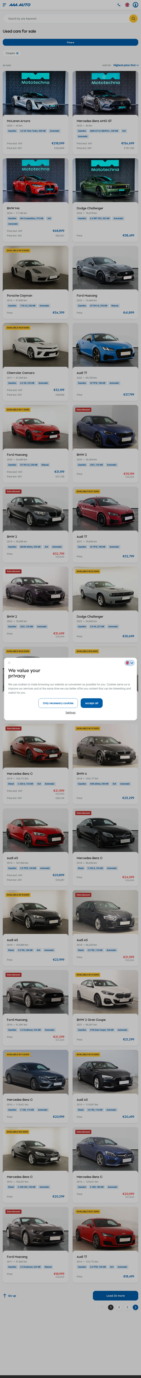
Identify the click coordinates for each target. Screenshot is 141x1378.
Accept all (91, 703)
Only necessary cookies (58, 703)
